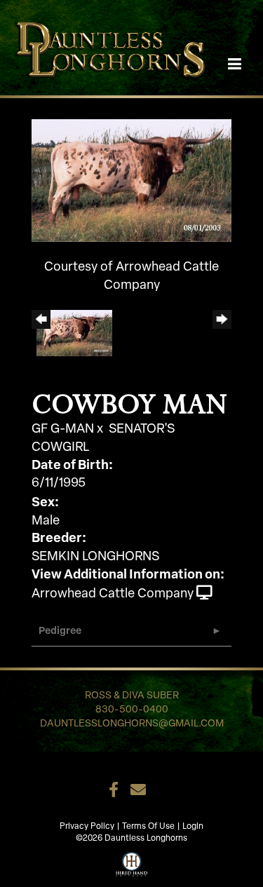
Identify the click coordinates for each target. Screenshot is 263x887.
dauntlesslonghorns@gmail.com (132, 724)
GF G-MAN (63, 430)
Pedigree (60, 631)
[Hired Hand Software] (131, 862)
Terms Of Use (148, 826)
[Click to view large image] (131, 181)
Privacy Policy (87, 826)
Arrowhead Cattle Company (113, 594)
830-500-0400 (131, 710)
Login (192, 826)
